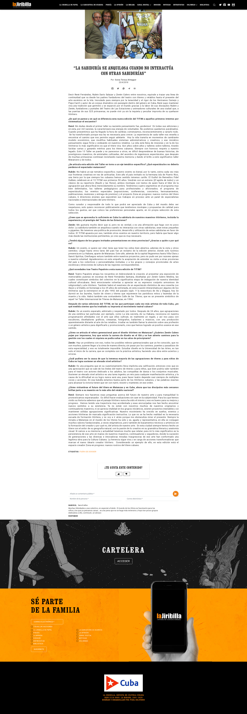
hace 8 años (83, 505)
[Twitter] (220, 5)
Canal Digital (143, 5)
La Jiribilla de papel (68, 5)
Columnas (191, 5)
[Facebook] (224, 5)
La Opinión (118, 5)
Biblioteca (204, 5)
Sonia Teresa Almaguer (125, 80)
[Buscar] (214, 5)
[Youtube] (229, 5)
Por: (113, 80)
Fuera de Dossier (88, 452)
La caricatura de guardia (92, 5)
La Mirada (130, 5)
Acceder (123, 561)
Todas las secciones (42, 627)
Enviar (176, 494)
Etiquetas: (73, 452)
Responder (73, 516)
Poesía (109, 5)
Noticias (167, 5)
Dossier (157, 5)
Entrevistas (178, 5)
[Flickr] (233, 4)
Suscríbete (39, 649)
